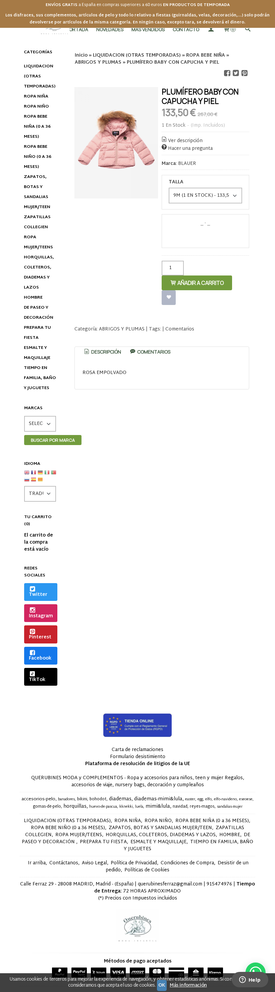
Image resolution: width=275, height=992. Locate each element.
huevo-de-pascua (103, 807)
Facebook (40, 658)
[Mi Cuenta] (211, 29)
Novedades (109, 29)
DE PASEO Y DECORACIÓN (38, 313)
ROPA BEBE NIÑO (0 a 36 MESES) (37, 157)
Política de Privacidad (134, 863)
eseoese (246, 799)
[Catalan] (41, 482)
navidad (180, 806)
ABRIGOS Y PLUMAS (122, 329)
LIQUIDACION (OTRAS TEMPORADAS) (39, 76)
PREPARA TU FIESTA (37, 333)
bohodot (98, 799)
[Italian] (47, 475)
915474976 (219, 884)
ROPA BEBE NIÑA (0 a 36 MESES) (37, 127)
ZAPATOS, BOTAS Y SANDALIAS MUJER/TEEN (37, 192)
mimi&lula (158, 806)
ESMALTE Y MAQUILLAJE (37, 353)
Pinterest (40, 637)
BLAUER (187, 164)
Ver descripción (185, 141)
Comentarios (179, 329)
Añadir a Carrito (200, 283)
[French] (33, 475)
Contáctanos (63, 863)
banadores (66, 799)
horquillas (75, 806)
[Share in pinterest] (244, 73)
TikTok (37, 680)
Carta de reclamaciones (137, 750)
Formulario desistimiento (137, 757)
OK (161, 985)
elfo (208, 799)
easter (190, 799)
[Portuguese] (53, 475)
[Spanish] (33, 482)
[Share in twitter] (235, 73)
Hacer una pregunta (190, 148)
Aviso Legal (94, 863)
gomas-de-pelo (47, 806)
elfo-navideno (225, 799)
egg (200, 799)
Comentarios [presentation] (153, 352)
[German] (40, 475)
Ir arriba (37, 863)
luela (139, 807)
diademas (120, 799)
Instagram (41, 616)
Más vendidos (148, 29)
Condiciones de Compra (187, 863)
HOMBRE (33, 298)
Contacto (186, 29)
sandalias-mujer (229, 807)
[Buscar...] (247, 29)
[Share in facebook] (227, 73)
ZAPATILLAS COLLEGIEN (37, 222)
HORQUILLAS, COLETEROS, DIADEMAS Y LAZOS (39, 272)
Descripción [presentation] (105, 352)
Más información (188, 985)
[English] (27, 475)
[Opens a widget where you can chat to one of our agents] (249, 980)
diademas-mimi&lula (158, 799)
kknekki (126, 807)
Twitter (38, 595)
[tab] (102, 352)
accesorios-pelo (38, 799)
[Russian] (27, 482)
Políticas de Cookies (146, 870)
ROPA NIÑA (36, 96)
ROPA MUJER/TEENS (38, 242)
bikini (82, 799)
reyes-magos (202, 806)
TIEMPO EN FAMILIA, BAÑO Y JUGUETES (40, 378)
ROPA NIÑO (36, 107)
